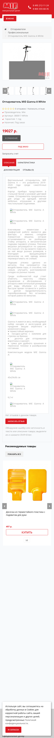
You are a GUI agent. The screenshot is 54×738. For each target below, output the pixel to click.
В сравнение (11, 138)
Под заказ (23, 146)
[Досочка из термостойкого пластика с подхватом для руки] (27, 485)
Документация (12, 169)
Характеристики (26, 162)
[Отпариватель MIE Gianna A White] (8, 91)
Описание (9, 162)
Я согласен (13, 730)
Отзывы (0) (28, 169)
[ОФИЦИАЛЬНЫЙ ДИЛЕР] (10, 6)
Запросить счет (10, 153)
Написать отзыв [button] (16, 421)
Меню (11, 18)
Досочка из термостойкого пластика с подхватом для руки (25, 513)
